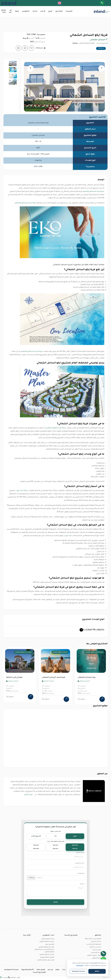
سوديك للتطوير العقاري (47, 941)
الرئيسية (69, 11)
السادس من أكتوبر (95, 947)
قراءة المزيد (28, 795)
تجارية (35, 11)
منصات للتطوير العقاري (47, 954)
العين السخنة (97, 950)
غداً (56, 836)
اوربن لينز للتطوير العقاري (46, 947)
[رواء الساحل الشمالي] (65, 699)
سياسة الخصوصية (11, 970)
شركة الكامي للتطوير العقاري (57, 652)
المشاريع (59, 11)
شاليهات (93, 630)
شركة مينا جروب (22, 491)
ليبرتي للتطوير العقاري (95, 652)
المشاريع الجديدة (39, 972)
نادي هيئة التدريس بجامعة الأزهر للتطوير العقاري (44, 951)
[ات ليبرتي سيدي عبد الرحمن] (101, 699)
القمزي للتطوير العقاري (47, 957)
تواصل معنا (3, 11)
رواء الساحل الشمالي (50, 677)
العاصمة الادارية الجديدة (94, 944)
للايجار (42, 11)
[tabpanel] (18, 676)
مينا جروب (68, 536)
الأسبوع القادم (36, 836)
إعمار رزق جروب (49, 944)
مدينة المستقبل (96, 952)
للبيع (50, 11)
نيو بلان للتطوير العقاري (23, 652)
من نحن (10, 11)
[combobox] (31, 877)
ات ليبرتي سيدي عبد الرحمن (88, 677)
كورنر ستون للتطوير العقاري (45, 960)
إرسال (55, 902)
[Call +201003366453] (105, 3)
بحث (63, 970)
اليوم (75, 836)
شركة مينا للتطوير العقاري (56, 428)
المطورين (25, 11)
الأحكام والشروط (27, 970)
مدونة (17, 11)
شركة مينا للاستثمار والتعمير (93, 191)
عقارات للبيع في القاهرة (94, 955)
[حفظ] (25, 48)
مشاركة (40, 48)
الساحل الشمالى (98, 40)
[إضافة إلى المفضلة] (31, 48)
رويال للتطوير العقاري (47, 939)
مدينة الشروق (97, 958)
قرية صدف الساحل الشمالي (16, 677)
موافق (97, 971)
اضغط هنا (79, 965)
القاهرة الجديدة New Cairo (93, 939)
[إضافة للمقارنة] (18, 48)
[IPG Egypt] (12, 3)
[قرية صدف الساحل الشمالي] (29, 699)
